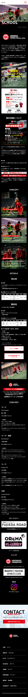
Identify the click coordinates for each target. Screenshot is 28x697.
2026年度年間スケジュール (14, 356)
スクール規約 (14, 348)
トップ (19, 27)
